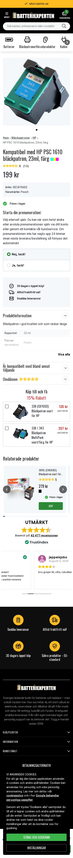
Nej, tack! (18, 254)
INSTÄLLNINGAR (36, 848)
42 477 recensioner (44, 535)
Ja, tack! (18, 265)
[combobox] (36, 26)
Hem (6, 137)
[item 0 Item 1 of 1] (36, 91)
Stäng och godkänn (36, 837)
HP (34, 137)
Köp (51, 506)
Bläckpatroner (20, 137)
